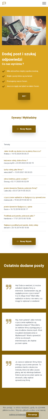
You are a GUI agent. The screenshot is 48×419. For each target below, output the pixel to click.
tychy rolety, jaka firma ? (13, 170)
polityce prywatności (17, 415)
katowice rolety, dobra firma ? (16, 160)
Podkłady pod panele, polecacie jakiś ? (19, 216)
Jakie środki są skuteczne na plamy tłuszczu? (22, 151)
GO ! (24, 96)
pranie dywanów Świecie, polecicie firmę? (20, 188)
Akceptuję (32, 415)
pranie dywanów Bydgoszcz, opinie (18, 207)
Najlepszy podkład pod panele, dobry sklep (21, 225)
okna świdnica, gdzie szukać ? (16, 179)
